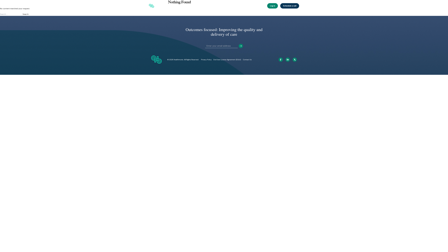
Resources (248, 6)
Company (237, 6)
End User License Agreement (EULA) (227, 60)
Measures (260, 6)
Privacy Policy (206, 60)
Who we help (186, 6)
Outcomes (210, 6)
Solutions (198, 6)
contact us (247, 60)
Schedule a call (289, 6)
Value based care (224, 6)
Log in (272, 6)
